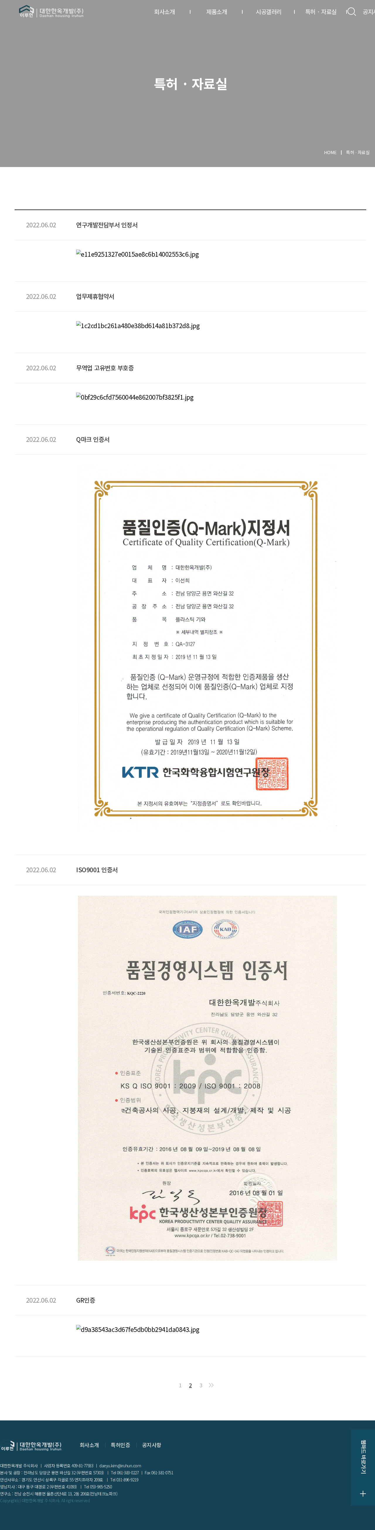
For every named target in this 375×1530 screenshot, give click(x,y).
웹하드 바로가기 (363, 1468)
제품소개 (216, 11)
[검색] (351, 11)
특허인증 (120, 1445)
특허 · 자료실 (321, 11)
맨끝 (211, 1385)
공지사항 (151, 1445)
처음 (169, 1385)
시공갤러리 (269, 11)
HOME (330, 152)
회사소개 (164, 11)
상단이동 (363, 1518)
